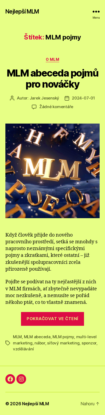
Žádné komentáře (56, 106)
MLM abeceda (37, 336)
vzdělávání (23, 348)
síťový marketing (63, 343)
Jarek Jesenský (44, 98)
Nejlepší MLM (22, 11)
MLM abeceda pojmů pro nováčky (53, 78)
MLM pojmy (63, 336)
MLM (17, 336)
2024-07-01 (83, 98)
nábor (39, 343)
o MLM (53, 59)
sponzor (89, 343)
